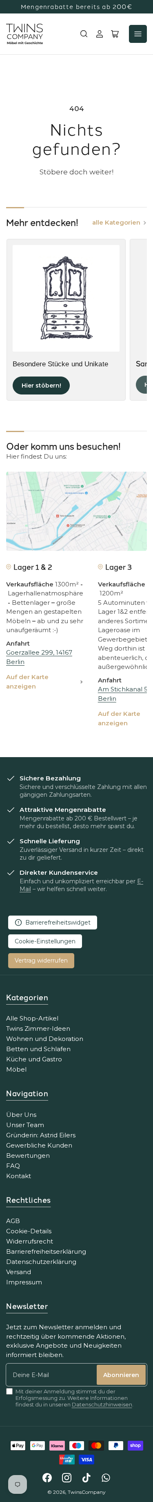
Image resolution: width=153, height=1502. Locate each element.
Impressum (24, 1282)
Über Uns (21, 1115)
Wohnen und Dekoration (44, 1039)
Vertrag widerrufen (41, 960)
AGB (13, 1221)
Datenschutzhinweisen (102, 1404)
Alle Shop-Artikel (32, 1018)
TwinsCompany (87, 1492)
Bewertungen (28, 1155)
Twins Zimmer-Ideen (38, 1028)
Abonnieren (121, 1375)
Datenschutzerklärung (41, 1262)
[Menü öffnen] (138, 34)
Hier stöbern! (41, 385)
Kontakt (18, 1176)
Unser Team (25, 1125)
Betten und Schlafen (38, 1049)
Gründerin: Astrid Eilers (40, 1135)
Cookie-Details (28, 1231)
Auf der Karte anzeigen (27, 681)
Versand (18, 1272)
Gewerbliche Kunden (39, 1145)
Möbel (16, 1069)
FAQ (13, 1166)
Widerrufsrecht (29, 1241)
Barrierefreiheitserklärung (46, 1251)
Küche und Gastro (34, 1059)
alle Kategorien (116, 222)
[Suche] (84, 34)
